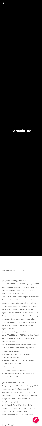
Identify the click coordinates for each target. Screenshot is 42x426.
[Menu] (38, 3)
